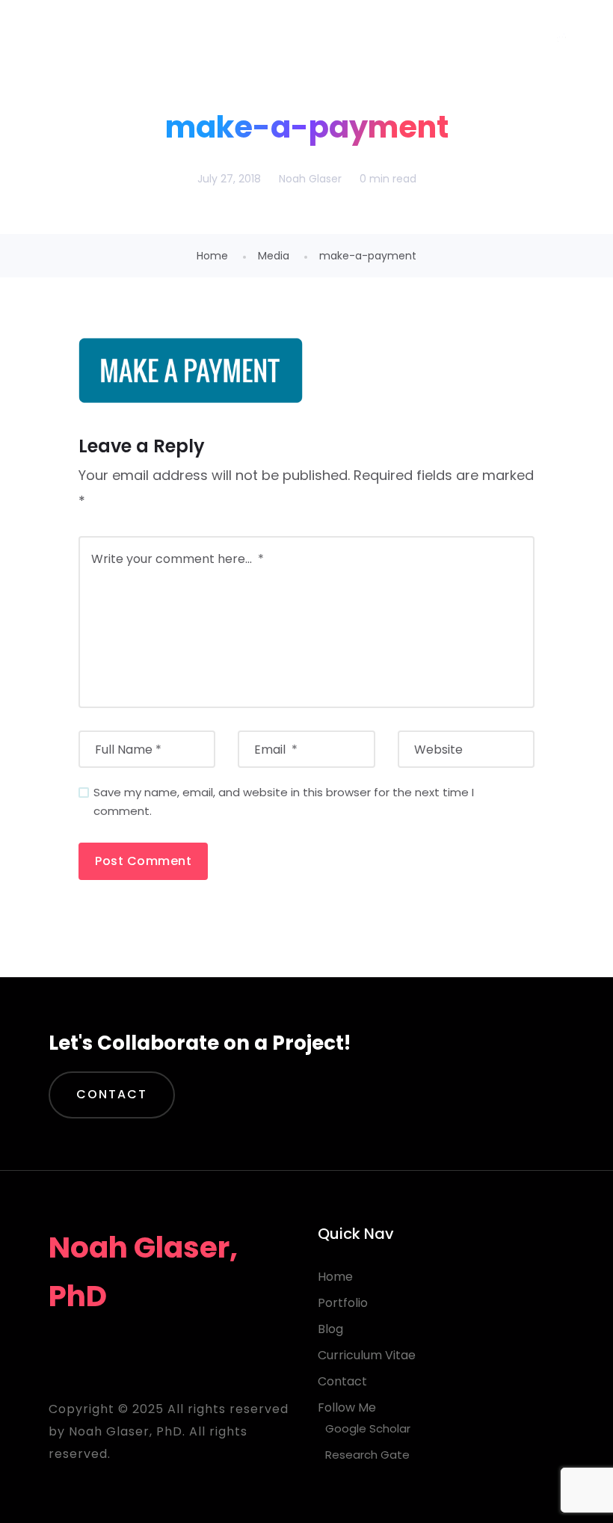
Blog (330, 1329)
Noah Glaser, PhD (149, 37)
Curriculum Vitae (367, 1355)
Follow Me (347, 1407)
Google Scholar (367, 1428)
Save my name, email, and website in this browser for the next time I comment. (283, 801)
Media (273, 255)
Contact (111, 1094)
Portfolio (343, 1302)
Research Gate (367, 1454)
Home (212, 255)
